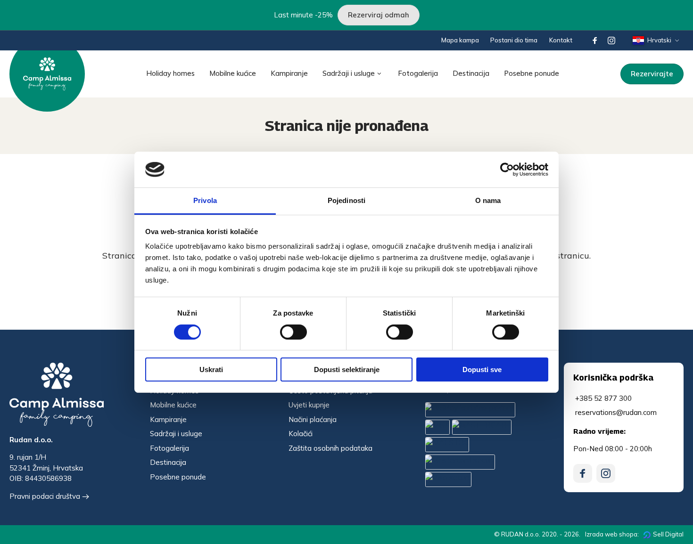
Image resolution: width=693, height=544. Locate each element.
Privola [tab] (205, 200)
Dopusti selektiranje (347, 369)
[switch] (293, 332)
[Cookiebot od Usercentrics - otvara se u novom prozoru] (507, 169)
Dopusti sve (482, 369)
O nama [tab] (488, 200)
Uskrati (211, 369)
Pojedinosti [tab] (346, 200)
